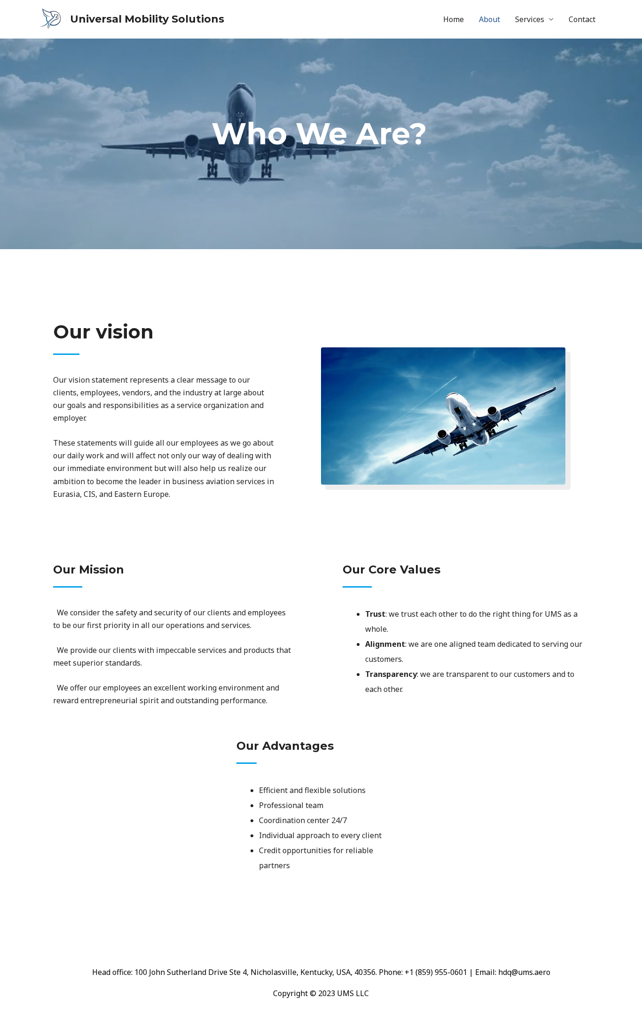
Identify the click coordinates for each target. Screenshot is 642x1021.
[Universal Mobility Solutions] (51, 18)
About (489, 19)
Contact (582, 19)
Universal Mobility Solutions (147, 19)
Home (453, 19)
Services (529, 19)
